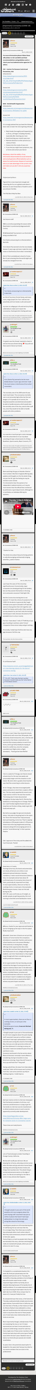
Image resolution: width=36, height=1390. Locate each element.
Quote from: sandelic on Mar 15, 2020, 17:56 (15, 1011)
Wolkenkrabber (16, 455)
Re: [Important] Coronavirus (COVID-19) (14, 728)
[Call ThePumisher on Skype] (11, 652)
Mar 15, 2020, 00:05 (26, 730)
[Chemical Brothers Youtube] (6, 5)
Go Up (3, 1368)
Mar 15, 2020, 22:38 (26, 1199)
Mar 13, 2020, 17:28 (26, 658)
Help (12, 1385)
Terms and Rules (16, 1385)
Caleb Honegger (16, 1379)
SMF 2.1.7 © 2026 (12, 1387)
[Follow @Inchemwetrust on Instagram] (11, 574)
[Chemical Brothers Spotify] (13, 5)
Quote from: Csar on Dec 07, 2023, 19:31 (14, 675)
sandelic (13, 852)
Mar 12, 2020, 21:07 (26, 431)
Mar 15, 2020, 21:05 (26, 1096)
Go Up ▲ (23, 1385)
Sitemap (26, 1387)
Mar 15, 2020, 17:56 (26, 863)
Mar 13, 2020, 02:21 (26, 547)
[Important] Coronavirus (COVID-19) (13, 50)
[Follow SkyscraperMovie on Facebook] (11, 462)
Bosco (13, 40)
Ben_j (13, 360)
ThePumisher (15, 645)
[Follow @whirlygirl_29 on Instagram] (11, 332)
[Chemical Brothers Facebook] (30, 5)
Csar (12, 912)
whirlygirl (14, 324)
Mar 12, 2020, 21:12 (26, 468)
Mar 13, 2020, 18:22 (26, 701)
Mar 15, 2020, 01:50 (26, 770)
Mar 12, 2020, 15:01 (26, 370)
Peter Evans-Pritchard (19, 1381)
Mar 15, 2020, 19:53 (26, 923)
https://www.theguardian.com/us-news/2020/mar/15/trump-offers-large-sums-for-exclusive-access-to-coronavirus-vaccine (17, 1118)
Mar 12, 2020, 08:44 (26, 282)
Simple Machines (20, 1387)
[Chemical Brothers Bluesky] (26, 5)
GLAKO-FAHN (15, 690)
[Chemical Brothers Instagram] (23, 5)
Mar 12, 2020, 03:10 (26, 216)
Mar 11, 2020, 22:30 (27, 52)
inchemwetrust (15, 567)
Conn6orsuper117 (16, 271)
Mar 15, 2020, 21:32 (26, 1150)
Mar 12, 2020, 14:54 (26, 338)
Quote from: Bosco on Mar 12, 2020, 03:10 (14, 285)
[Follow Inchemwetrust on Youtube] (14, 574)
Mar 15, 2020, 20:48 (26, 1008)
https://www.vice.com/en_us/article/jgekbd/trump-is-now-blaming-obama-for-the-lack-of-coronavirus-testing (18, 668)
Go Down (4, 33)
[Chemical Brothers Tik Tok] (9, 5)
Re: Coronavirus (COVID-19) (10, 214)
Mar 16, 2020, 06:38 (26, 1268)
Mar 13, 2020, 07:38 (26, 580)
